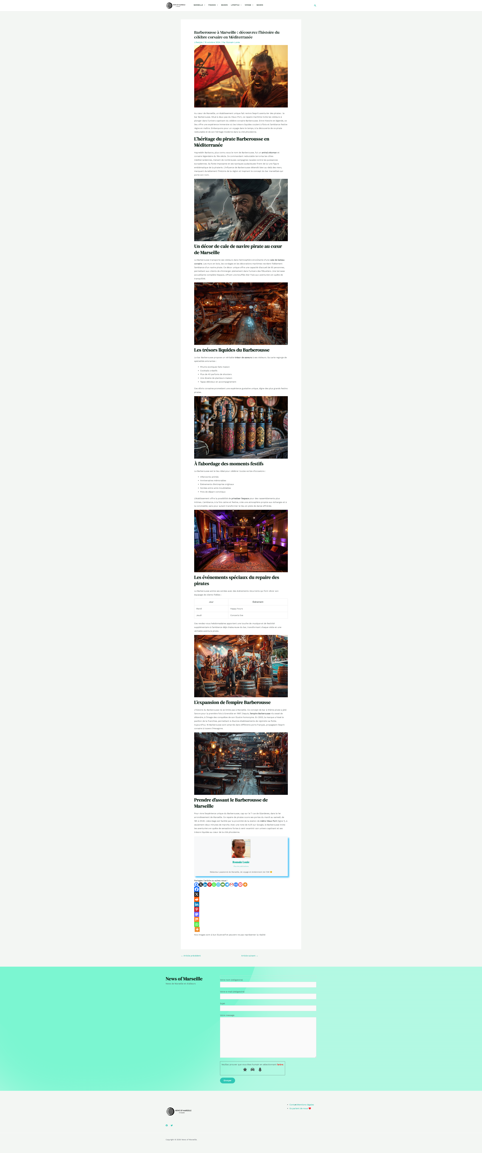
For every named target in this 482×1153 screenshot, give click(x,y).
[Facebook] (196, 884)
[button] (204, 5)
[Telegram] (227, 884)
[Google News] (236, 884)
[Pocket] (240, 884)
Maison (224, 5)
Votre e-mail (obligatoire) (232, 991)
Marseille (198, 5)
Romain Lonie (241, 862)
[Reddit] (196, 899)
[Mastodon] (196, 914)
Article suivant (249, 955)
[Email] (223, 884)
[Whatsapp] (214, 884)
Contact (293, 1104)
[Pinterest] (209, 884)
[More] (245, 884)
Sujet (222, 1003)
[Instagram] (218, 884)
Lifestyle (235, 5)
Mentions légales (305, 1104)
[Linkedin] (205, 884)
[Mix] (196, 919)
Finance (212, 5)
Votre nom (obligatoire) (231, 980)
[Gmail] (231, 884)
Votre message (227, 1015)
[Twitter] (172, 1125)
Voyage (248, 5)
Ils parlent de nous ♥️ (300, 1108)
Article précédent (191, 955)
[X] (201, 884)
